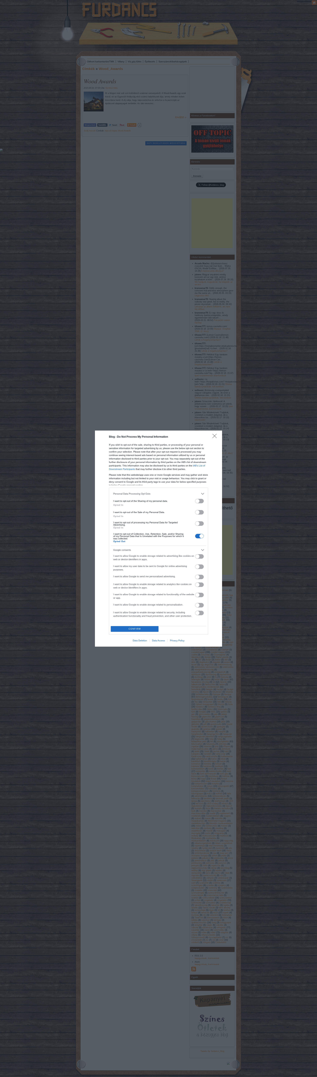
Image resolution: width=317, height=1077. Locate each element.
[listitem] (158, 494)
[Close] (215, 437)
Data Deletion (140, 640)
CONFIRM (135, 629)
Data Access (158, 640)
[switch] (199, 501)
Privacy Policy (177, 640)
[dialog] (158, 539)
